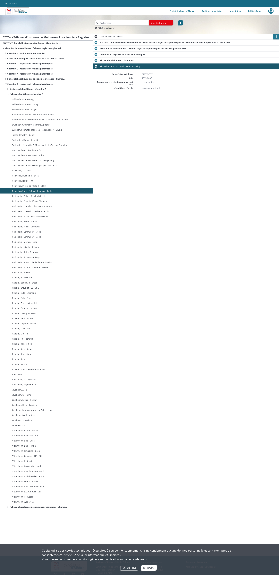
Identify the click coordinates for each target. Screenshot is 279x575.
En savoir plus (129, 567)
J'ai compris (148, 567)
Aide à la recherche (106, 28)
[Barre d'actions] (276, 36)
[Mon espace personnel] (271, 11)
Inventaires (235, 11)
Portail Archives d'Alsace (182, 11)
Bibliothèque (254, 11)
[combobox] (161, 23)
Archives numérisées (212, 11)
